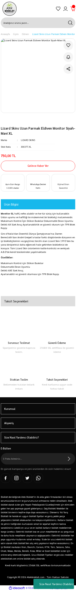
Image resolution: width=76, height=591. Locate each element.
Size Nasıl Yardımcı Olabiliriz (56, 584)
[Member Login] (65, 8)
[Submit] (69, 458)
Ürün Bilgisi (11, 204)
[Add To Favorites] (68, 45)
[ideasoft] (17, 588)
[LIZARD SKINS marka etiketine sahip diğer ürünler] (17, 121)
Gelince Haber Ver (38, 165)
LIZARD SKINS (28, 140)
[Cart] (72, 8)
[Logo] (9, 9)
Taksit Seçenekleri (16, 301)
